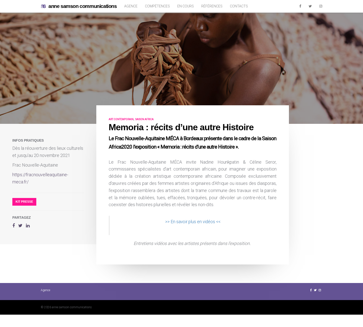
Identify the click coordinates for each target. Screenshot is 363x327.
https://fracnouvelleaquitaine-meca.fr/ (40, 178)
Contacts (239, 6)
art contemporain (121, 119)
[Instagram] (321, 6)
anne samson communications (82, 6)
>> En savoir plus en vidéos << (193, 221)
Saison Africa (144, 119)
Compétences (157, 6)
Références (211, 6)
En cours (185, 6)
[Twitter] (310, 6)
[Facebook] (300, 6)
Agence (131, 6)
